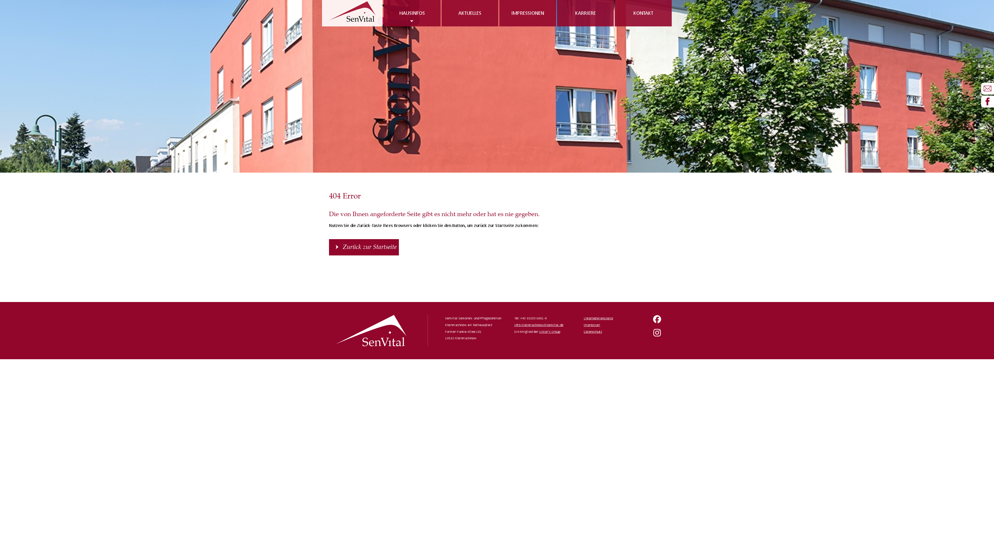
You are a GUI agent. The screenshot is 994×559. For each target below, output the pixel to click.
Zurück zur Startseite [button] (370, 247)
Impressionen (527, 13)
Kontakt (643, 13)
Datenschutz (593, 332)
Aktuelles (469, 13)
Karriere (585, 13)
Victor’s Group (549, 332)
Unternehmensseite (598, 318)
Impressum (592, 325)
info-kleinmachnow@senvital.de (538, 325)
